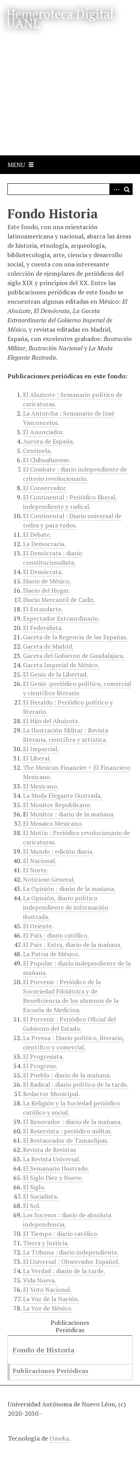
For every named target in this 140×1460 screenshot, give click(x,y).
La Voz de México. (48, 1308)
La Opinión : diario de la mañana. (69, 888)
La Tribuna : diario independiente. (71, 1252)
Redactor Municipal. (51, 1093)
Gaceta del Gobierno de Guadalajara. (73, 655)
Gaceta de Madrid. (48, 646)
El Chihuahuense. (46, 460)
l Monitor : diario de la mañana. (70, 814)
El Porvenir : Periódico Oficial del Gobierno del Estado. (69, 1024)
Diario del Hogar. (46, 590)
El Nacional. (39, 860)
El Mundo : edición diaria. (58, 851)
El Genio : (77, 688)
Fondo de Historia (43, 1349)
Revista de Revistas (49, 1149)
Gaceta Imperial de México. (61, 665)
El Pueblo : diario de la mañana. (67, 1075)
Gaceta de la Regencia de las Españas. (75, 637)
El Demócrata (42, 571)
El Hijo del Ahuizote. (51, 721)
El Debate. (37, 534)
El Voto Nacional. (47, 1289)
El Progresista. (43, 1056)
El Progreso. (40, 1066)
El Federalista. (43, 627)
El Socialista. (40, 1196)
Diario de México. (47, 581)
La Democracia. (44, 543)
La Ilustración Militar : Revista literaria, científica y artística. (65, 735)
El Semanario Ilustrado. (56, 1168)
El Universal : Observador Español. (71, 1261)
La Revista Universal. (51, 1159)
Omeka (59, 1438)
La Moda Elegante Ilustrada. (62, 795)
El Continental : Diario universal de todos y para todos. (72, 520)
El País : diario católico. (56, 935)
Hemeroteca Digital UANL (60, 18)
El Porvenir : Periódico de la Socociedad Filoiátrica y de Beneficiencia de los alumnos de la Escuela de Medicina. (71, 996)
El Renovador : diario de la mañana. (72, 1121)
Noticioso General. (49, 879)
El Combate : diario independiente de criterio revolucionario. (75, 474)
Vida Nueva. (39, 1280)
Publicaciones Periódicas (50, 1370)
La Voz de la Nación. (51, 1299)
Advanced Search (115, 189)
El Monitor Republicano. (57, 804)
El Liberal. (37, 758)
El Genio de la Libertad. (55, 674)
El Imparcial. (41, 749)
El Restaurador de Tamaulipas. (65, 1140)
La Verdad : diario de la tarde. (64, 1271)
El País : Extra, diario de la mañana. (72, 944)
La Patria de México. (51, 954)
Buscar (127, 189)
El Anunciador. (43, 432)
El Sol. (31, 1205)
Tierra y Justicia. (46, 1243)
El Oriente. (38, 926)
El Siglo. (34, 1187)
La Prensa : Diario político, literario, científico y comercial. (73, 1042)
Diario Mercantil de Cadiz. (59, 599)
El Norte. (35, 870)
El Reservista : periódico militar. (67, 1131)
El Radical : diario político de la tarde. (75, 1084)
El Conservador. (45, 488)
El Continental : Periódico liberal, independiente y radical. (70, 502)
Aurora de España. (48, 441)
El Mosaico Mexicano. (53, 823)
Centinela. (37, 450)
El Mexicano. (40, 786)
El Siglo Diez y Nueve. (53, 1177)
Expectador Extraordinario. (61, 618)
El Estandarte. (43, 609)
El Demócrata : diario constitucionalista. (52, 558)
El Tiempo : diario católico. (60, 1233)
